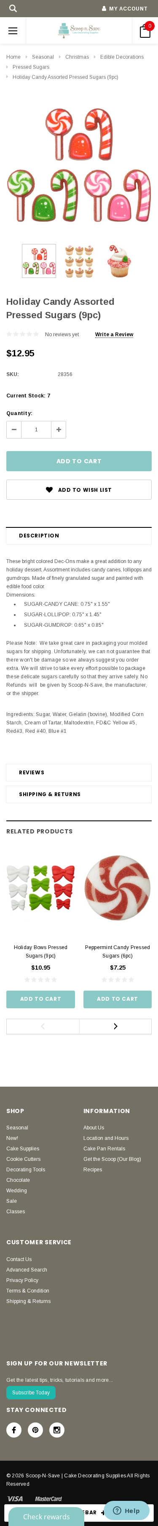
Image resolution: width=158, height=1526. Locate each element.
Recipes (92, 1170)
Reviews (31, 772)
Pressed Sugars (31, 67)
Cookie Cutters (23, 1159)
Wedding (16, 1191)
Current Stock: (28, 396)
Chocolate (18, 1180)
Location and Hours (106, 1138)
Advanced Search (26, 1270)
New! (12, 1138)
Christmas (77, 57)
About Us (93, 1128)
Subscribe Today (31, 1393)
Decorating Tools (25, 1170)
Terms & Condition (27, 1291)
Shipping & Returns (50, 794)
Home (13, 57)
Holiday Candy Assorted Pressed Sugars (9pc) (65, 77)
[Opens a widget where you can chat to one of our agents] (126, 1511)
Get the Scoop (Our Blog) (112, 1159)
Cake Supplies (22, 1149)
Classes (15, 1212)
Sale (11, 1201)
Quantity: (19, 413)
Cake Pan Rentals (104, 1149)
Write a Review (114, 334)
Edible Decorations (122, 57)
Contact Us (19, 1259)
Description (39, 535)
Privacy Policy (22, 1280)
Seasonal (43, 57)
